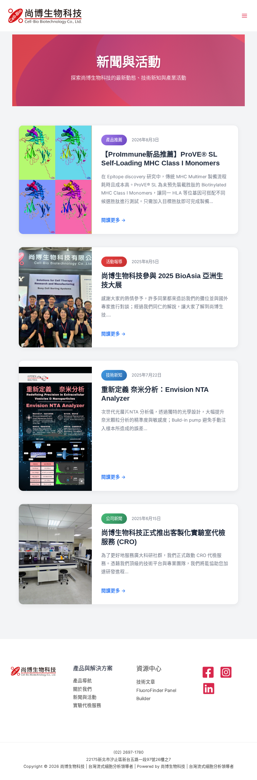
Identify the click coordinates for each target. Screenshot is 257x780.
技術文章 (145, 682)
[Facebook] (208, 672)
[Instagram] (226, 672)
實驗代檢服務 (87, 705)
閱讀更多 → (113, 220)
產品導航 (82, 681)
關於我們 (82, 689)
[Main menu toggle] (244, 15)
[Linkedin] (209, 688)
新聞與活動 (85, 697)
